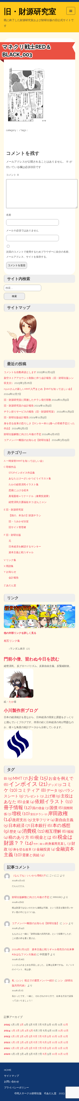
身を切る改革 (24, 849)
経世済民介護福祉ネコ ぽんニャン (28, 502)
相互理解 (56, 831)
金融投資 (45, 849)
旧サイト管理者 (17, 527)
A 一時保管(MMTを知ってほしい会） (24, 460)
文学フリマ (43, 820)
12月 (65, 1024)
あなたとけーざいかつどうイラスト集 (30, 478)
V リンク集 (10, 560)
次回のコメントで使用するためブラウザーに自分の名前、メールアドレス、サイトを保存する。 (38, 254)
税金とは (46, 837)
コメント (12, 174)
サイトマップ (11, 1075)
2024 (7, 1030)
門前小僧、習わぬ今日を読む (31, 658)
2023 (7, 1036)
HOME (7, 1070)
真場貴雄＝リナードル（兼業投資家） (30, 496)
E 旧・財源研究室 (13, 509)
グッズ (55, 785)
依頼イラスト (53, 801)
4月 (27, 1030)
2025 (7, 1024)
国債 (56, 807)
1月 (13, 1030)
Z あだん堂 (10, 585)
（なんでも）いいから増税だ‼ (29, 875)
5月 (31, 1030)
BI (8, 778)
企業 (28, 802)
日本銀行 (41, 825)
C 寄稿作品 (10, 466)
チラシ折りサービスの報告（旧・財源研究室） (30, 411)
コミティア (32, 790)
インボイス (28, 784)
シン (65, 923)
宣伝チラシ (38, 814)
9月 (49, 1036)
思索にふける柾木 (19, 490)
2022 (7, 1042)
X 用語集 (8, 566)
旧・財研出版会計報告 (16, 417)
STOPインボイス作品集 (22, 472)
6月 (35, 1036)
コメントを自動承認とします (20, 372)
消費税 (33, 831)
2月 (18, 1030)
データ (55, 790)
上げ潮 (52, 796)
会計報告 (14, 577)
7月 (40, 1036)
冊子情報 (18, 807)
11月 (60, 1030)
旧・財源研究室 (30, 11)
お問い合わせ (11, 1081)
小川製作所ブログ (21, 710)
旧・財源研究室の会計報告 (19, 405)
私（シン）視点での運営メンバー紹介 (33, 980)
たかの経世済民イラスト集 (24, 484)
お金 (38, 778)
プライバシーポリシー (16, 1087)
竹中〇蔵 (39, 844)
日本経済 (19, 825)
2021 (7, 1048)
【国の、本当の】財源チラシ (25, 515)
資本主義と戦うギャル (21, 552)
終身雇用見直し (58, 843)
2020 (7, 1053)
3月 (22, 1024)
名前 (8, 214)
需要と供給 (33, 855)
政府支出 (22, 820)
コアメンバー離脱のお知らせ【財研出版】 (27, 440)
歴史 (15, 831)
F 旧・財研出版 (12, 534)
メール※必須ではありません (22, 230)
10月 (54, 1036)
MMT (20, 778)
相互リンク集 (12, 640)
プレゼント (34, 796)
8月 (44, 1036)
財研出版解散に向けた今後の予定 (22, 434)
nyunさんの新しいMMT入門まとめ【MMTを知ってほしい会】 (38, 389)
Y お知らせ (10, 571)
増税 (21, 813)
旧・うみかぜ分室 (19, 521)
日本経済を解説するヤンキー (25, 546)
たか (11, 701)
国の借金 (40, 808)
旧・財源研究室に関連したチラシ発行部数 (27, 399)
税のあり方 (21, 837)
